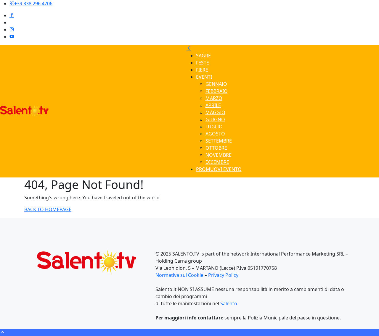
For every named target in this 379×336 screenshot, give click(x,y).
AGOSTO (215, 133)
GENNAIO (216, 84)
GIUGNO (215, 119)
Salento (228, 303)
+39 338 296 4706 (33, 3)
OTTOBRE (216, 148)
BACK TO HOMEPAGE (47, 209)
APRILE (213, 105)
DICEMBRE (217, 162)
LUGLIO (214, 126)
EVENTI (204, 77)
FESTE (202, 62)
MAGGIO (215, 112)
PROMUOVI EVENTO (219, 169)
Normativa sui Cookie (180, 275)
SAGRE (203, 55)
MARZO (213, 98)
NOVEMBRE (218, 155)
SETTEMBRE (218, 141)
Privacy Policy (223, 275)
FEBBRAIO (216, 91)
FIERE (202, 70)
